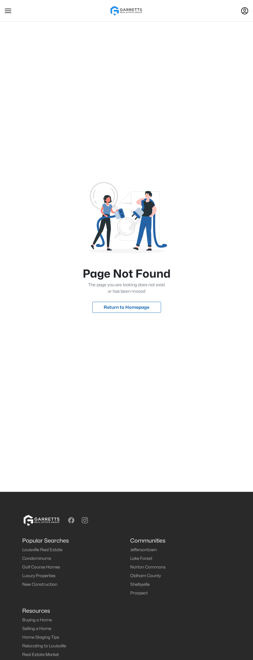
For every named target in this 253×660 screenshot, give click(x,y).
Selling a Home (36, 628)
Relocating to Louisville (44, 645)
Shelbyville (140, 584)
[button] (8, 10)
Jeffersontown (143, 549)
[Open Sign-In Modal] (245, 11)
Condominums (36, 558)
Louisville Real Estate (42, 549)
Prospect (139, 592)
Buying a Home (37, 619)
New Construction (39, 584)
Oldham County (145, 575)
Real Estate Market (40, 654)
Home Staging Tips (40, 637)
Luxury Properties (39, 575)
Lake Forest (141, 558)
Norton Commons (148, 566)
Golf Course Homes (41, 566)
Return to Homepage (126, 307)
